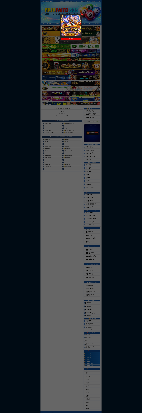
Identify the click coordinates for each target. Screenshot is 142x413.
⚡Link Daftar (71, 38)
